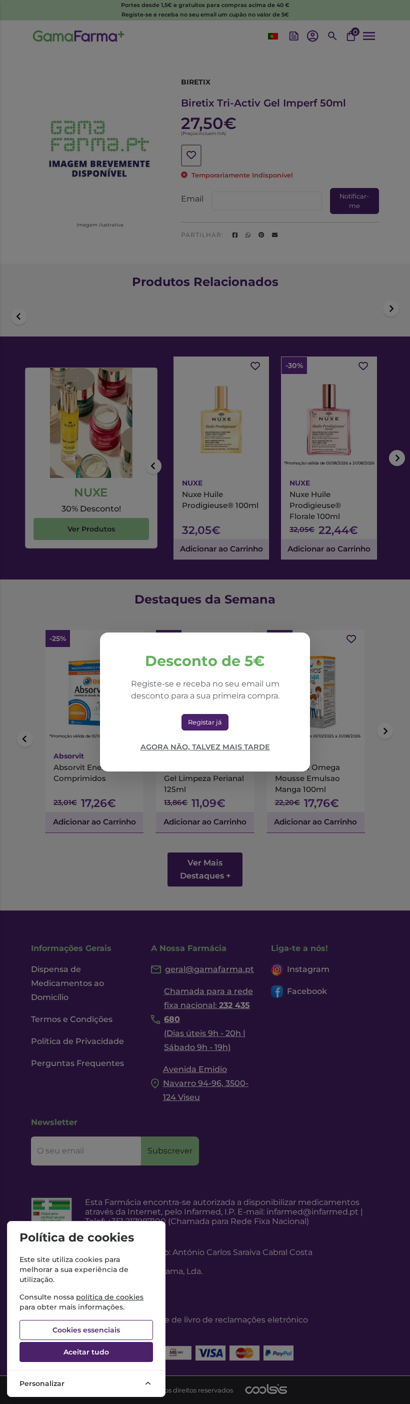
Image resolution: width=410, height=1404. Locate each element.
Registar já (205, 722)
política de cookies (110, 1297)
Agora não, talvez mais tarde (205, 747)
